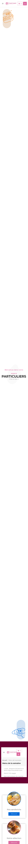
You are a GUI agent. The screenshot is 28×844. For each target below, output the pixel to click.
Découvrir (14, 814)
